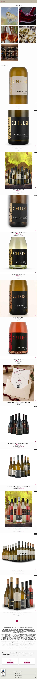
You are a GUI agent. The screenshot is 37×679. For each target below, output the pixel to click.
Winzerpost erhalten (18, 671)
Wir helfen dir (18, 675)
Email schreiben (10, 662)
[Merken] (36, 103)
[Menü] (4, 669)
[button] (18, 105)
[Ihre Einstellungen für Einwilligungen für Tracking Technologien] (35, 677)
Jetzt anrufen (27, 662)
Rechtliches (18, 673)
